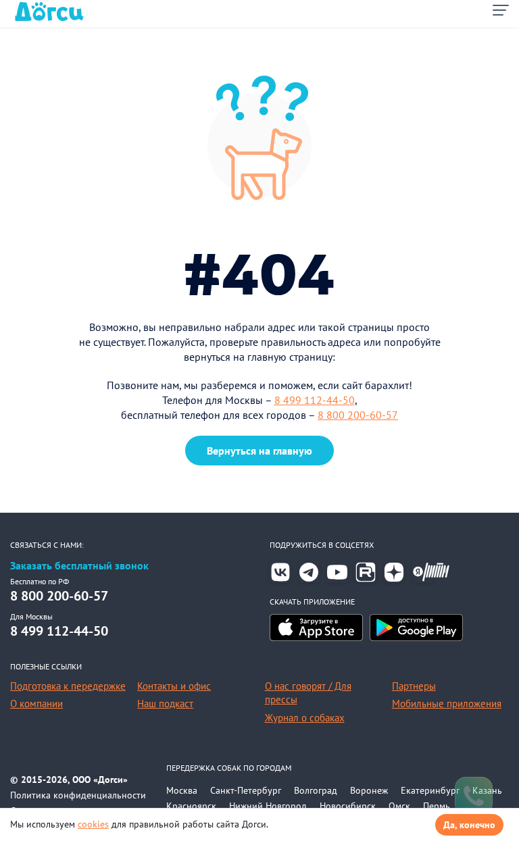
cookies (93, 824)
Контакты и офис (174, 686)
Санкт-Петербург (245, 790)
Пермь (436, 806)
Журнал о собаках (305, 717)
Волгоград (315, 790)
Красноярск (191, 806)
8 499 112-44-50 (314, 400)
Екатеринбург (430, 790)
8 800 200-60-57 (358, 415)
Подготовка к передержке (68, 686)
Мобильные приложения (446, 703)
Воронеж (369, 790)
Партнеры (414, 686)
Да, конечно (469, 825)
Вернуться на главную (259, 450)
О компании (36, 703)
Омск (399, 806)
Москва (181, 790)
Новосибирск (348, 806)
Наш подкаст (165, 703)
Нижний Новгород (268, 806)
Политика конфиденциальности (78, 795)
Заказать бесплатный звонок (79, 565)
